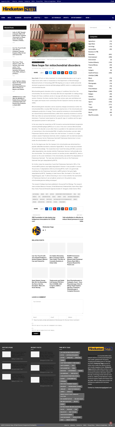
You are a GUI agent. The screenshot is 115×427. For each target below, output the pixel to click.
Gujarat (62, 378)
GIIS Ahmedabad (64, 373)
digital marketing (65, 368)
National (91, 81)
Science (42, 62)
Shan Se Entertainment (66, 414)
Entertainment (76, 17)
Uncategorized (92, 109)
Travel (90, 107)
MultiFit (76, 401)
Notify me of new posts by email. (43, 330)
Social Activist (77, 417)
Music (90, 78)
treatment (62, 201)
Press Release (92, 88)
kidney (59, 196)
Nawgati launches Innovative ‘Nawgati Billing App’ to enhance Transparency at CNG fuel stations (19, 354)
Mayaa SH (69, 391)
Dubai (73, 368)
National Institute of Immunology (62, 199)
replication (41, 201)
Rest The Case (72, 412)
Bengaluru (78, 357)
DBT (47, 194)
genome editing (46, 196)
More (87, 17)
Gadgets (91, 70)
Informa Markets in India (75, 386)
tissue (55, 201)
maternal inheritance (73, 196)
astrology (91, 46)
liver (64, 196)
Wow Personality (93, 115)
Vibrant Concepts (71, 419)
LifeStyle (37, 17)
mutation (49, 199)
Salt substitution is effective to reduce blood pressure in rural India (72, 219)
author (62, 357)
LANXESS (62, 391)
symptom (49, 201)
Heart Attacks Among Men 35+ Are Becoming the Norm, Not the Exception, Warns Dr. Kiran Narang (39, 284)
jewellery (62, 389)
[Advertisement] (81, 9)
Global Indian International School (69, 376)
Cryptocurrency (64, 365)
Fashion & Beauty (93, 62)
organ (34, 201)
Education (27, 17)
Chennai (62, 360)
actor (62, 355)
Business (18, 17)
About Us (14, 1)
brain (42, 194)
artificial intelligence (72, 355)
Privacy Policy (39, 1)
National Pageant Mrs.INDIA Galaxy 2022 (70, 406)
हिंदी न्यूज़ (59, 1)
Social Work (92, 99)
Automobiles (56, 17)
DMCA (33, 1)
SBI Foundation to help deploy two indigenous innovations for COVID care (43, 219)
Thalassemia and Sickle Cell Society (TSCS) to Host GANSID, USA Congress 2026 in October (57, 284)
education (63, 370)
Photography (92, 83)
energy (34, 196)
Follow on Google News (50, 1)
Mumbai (62, 404)
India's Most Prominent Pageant (68, 383)
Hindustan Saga (37, 68)
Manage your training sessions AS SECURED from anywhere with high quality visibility (19, 365)
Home (3, 17)
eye (39, 196)
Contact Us (27, 1)
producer (69, 409)
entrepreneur (72, 370)
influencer (63, 386)
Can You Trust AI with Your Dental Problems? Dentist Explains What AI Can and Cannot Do (19, 51)
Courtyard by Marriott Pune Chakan (69, 362)
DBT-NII (52, 194)
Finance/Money (93, 65)
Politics (90, 86)
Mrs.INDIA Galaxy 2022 (65, 401)
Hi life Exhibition (71, 378)
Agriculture (91, 41)
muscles (42, 199)
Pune (76, 409)
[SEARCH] (110, 27)
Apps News (91, 44)
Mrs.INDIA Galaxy (79, 398)
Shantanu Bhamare (65, 417)
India (9, 17)
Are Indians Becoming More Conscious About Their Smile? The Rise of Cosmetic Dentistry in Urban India (57, 259)
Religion (90, 94)
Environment (92, 59)
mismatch (35, 199)
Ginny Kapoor (74, 373)
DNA (75, 194)
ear (79, 194)
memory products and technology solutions (69, 395)
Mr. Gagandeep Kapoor (66, 398)
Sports (65, 17)
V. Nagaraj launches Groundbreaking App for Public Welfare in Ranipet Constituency (18, 377)
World (90, 112)
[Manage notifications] (110, 423)
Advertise (20, 1)
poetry (62, 409)
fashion (80, 370)
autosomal (36, 194)
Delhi (73, 365)
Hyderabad (63, 381)
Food (90, 67)
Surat (62, 419)
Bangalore (70, 357)
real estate (63, 412)
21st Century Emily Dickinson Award (69, 352)
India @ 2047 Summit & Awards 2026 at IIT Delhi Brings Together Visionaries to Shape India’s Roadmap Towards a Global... (47, 355)
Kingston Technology (73, 389)
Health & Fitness (35, 62)
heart (54, 196)
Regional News (92, 91)
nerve (75, 199)
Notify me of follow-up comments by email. (47, 325)
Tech (46, 17)
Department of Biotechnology (64, 194)
